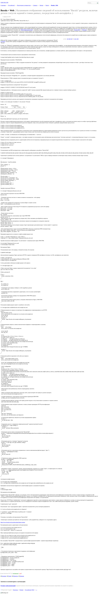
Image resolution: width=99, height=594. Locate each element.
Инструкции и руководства (24, 5)
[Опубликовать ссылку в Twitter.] (9, 576)
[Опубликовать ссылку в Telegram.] (21, 576)
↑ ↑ (36, 590)
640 (71, 39)
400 (69, 39)
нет (20, 573)
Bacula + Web (54, 5)
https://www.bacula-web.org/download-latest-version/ (13, 522)
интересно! (16, 573)
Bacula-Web (77, 29)
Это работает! (11, 5)
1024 (75, 39)
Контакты (15, 590)
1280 (77, 39)
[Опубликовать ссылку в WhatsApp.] (15, 576)
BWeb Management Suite (27, 29)
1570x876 (3, 41)
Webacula (84, 29)
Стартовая (3, 5)
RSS (33, 590)
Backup (41, 5)
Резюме (21, 590)
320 (67, 39)
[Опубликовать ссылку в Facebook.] (3, 576)
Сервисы (35, 5)
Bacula (47, 5)
